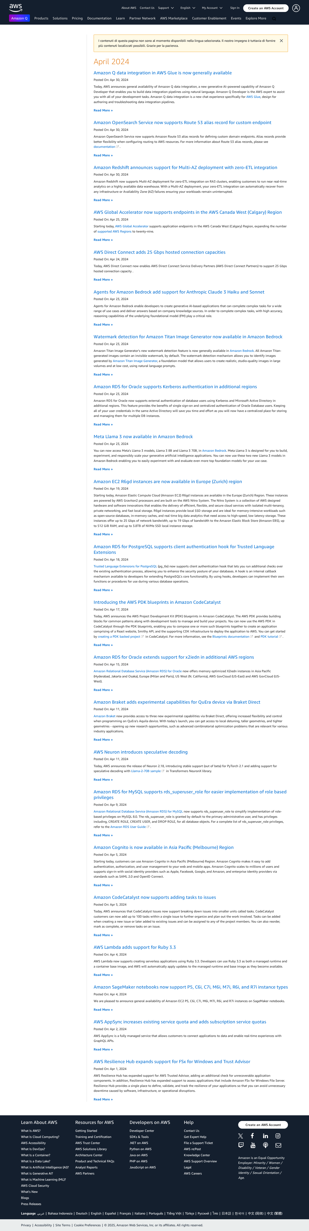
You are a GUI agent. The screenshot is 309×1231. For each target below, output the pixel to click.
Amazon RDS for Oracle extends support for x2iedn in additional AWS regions (174, 657)
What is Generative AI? (37, 1173)
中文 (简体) (255, 1213)
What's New (29, 1191)
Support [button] (164, 7)
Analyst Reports (86, 1167)
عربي (40, 1213)
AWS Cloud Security (35, 1185)
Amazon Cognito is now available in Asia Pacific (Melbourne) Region (164, 847)
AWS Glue (253, 97)
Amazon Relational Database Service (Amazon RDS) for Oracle (138, 671)
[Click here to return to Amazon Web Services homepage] (15, 8)
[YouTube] (257, 1145)
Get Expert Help (195, 1137)
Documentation (99, 18)
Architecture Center (88, 1155)
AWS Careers (193, 1173)
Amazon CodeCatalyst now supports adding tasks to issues (155, 897)
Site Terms (62, 1225)
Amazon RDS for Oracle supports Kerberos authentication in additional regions (175, 386)
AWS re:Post (192, 1149)
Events (236, 18)
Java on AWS (139, 1155)
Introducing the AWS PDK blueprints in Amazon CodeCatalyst (157, 602)
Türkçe (189, 1213)
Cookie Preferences (87, 1225)
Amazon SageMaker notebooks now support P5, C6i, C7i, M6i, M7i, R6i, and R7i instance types (191, 986)
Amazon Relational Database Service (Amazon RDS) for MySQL (138, 811)
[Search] (274, 19)
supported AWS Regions (114, 231)
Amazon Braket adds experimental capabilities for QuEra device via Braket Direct (177, 702)
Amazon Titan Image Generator (135, 361)
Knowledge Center (197, 1155)
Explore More (256, 18)
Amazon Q (19, 18)
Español (110, 1213)
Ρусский (203, 1213)
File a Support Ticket (198, 1143)
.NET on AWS (139, 1143)
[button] (266, 8)
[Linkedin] (269, 1136)
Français (125, 1213)
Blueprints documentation (230, 636)
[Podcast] (269, 1145)
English (96, 1213)
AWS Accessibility (33, 1143)
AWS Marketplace (174, 18)
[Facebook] (257, 1136)
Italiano (140, 1213)
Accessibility (43, 1225)
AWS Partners (84, 1173)
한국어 (239, 1213)
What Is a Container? (35, 1155)
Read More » (103, 110)
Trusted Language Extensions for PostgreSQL (125, 566)
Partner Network (142, 18)
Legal (187, 1167)
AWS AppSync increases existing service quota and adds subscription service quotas (180, 1021)
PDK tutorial (269, 636)
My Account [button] (211, 7)
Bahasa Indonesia (60, 1213)
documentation (104, 146)
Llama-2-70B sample (146, 771)
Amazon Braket (104, 716)
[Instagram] (282, 1136)
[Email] (282, 1145)
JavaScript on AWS (143, 1167)
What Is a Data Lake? (35, 1161)
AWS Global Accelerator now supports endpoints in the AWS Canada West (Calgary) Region (188, 212)
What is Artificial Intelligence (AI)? (45, 1167)
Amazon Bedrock (242, 350)
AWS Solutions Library (91, 1149)
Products (41, 18)
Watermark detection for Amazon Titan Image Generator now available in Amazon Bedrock (188, 336)
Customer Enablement (209, 18)
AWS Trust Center (87, 1143)
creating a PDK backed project (119, 636)
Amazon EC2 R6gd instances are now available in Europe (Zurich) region (168, 481)
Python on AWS (141, 1149)
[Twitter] (244, 1136)
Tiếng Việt (174, 1213)
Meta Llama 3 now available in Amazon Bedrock (143, 436)
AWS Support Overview (200, 1161)
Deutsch (81, 1213)
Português (156, 1213)
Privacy (26, 1225)
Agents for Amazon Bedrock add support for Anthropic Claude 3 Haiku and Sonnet (179, 291)
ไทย (215, 1213)
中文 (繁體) (274, 1213)
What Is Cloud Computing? (40, 1137)
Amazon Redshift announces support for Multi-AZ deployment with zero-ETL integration (185, 167)
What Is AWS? (30, 1130)
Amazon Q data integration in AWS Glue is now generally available (163, 72)
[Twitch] (244, 1145)
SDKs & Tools (139, 1137)
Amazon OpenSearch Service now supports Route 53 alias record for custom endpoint (182, 122)
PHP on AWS (138, 1161)
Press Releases (31, 1204)
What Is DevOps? (33, 1149)
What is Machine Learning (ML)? (43, 1179)
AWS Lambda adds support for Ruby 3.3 (135, 947)
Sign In (235, 7)
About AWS (128, 7)
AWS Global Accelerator (131, 226)
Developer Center (142, 1130)
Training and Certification (93, 1137)
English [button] (187, 7)
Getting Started (86, 1130)
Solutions (60, 18)
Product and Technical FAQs (94, 1161)
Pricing (77, 18)
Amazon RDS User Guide (128, 827)
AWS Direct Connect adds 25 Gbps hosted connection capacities (160, 252)
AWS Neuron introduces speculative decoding (141, 751)
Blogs (25, 1198)
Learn (120, 18)
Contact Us (147, 7)
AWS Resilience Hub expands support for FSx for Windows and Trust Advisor (172, 1061)
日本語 (226, 1213)
